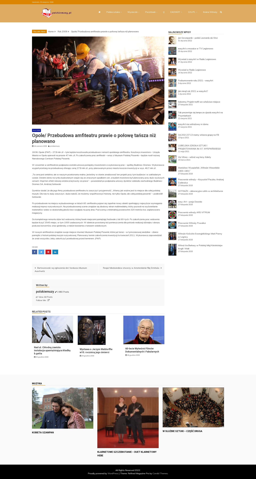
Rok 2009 (36, 130)
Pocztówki (150, 12)
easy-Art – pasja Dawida (190, 201)
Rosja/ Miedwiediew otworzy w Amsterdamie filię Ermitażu (131, 268)
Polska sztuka (113, 12)
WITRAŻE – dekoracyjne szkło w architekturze (200, 191)
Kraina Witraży (210, 12)
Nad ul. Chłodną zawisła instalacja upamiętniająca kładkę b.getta (52, 350)
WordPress (113, 473)
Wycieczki (132, 12)
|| (164, 12)
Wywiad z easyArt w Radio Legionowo (197, 59)
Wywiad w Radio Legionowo (192, 69)
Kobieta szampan (43, 432)
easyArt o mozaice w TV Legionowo (195, 48)
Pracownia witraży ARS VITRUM (194, 212)
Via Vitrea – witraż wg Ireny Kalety (194, 157)
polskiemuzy (45, 291)
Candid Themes (160, 473)
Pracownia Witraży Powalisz (192, 223)
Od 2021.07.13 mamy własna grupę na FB (198, 134)
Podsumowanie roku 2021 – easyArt (195, 80)
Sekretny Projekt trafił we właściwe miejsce (199, 101)
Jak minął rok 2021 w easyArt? (193, 91)
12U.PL (191, 12)
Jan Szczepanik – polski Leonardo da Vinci (198, 37)
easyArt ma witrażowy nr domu (193, 124)
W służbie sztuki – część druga (182, 431)
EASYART (175, 12)
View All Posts (46, 297)
